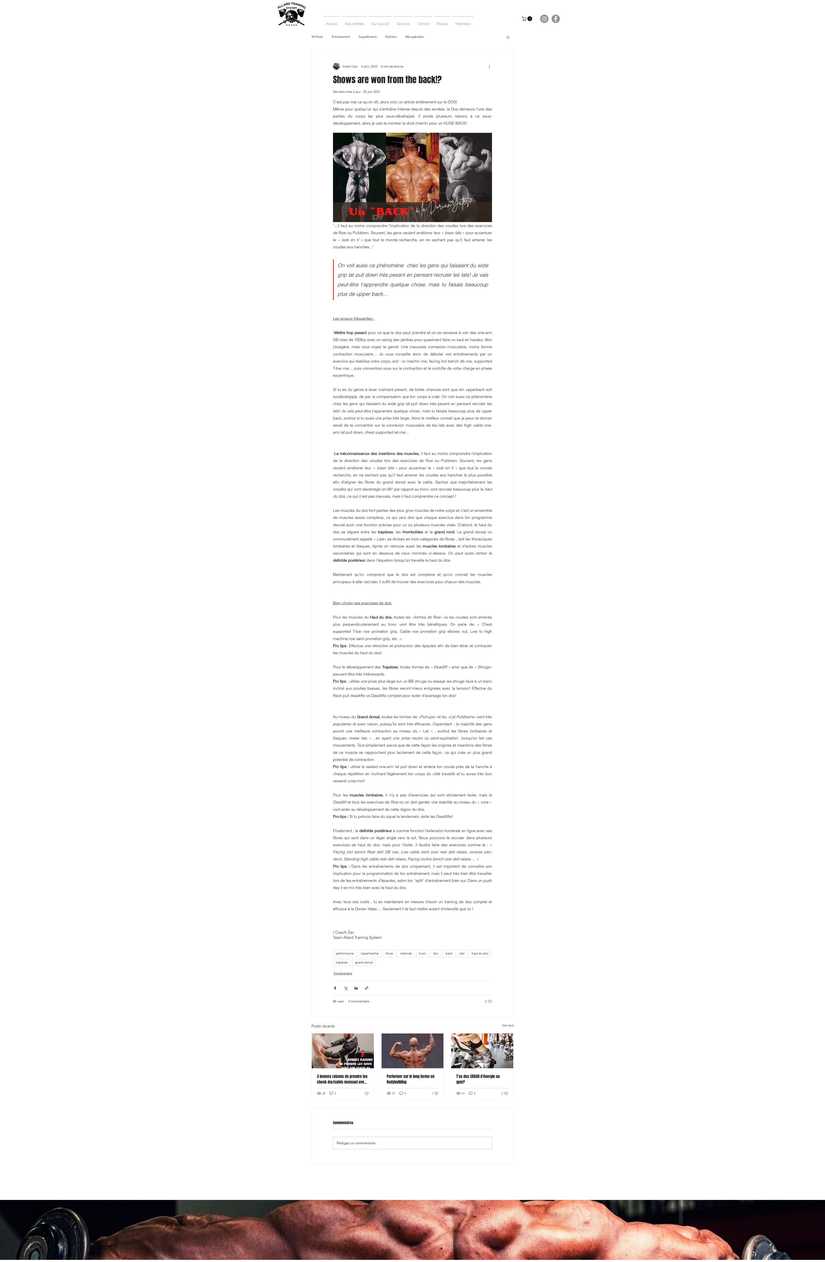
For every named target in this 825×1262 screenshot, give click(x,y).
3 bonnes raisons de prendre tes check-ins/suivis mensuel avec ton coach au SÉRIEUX (342, 1079)
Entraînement (341, 37)
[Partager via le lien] (367, 988)
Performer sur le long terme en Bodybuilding (410, 1079)
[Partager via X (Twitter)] (346, 988)
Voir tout (507, 1025)
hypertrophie (370, 953)
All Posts (317, 37)
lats (462, 953)
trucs (422, 953)
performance (345, 953)
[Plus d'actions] (489, 66)
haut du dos (480, 953)
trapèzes (342, 962)
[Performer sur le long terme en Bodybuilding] (413, 1050)
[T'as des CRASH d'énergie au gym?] (482, 1050)
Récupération (414, 37)
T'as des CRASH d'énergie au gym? (478, 1079)
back (449, 953)
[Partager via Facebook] (335, 988)
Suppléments (368, 37)
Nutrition (391, 37)
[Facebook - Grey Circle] (556, 19)
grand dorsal (364, 962)
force (389, 953)
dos (435, 953)
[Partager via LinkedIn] (356, 988)
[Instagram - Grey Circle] (544, 19)
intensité (406, 953)
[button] (527, 18)
